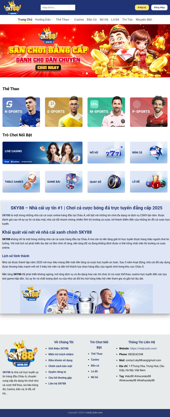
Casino (79, 19)
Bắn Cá (92, 19)
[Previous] (8, 51)
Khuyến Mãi (144, 19)
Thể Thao (62, 19)
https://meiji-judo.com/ (143, 348)
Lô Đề (115, 19)
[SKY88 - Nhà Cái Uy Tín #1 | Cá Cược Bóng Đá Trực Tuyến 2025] (19, 7)
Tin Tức (127, 19)
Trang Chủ (25, 19)
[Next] (162, 51)
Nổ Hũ (104, 19)
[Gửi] (72, 7)
